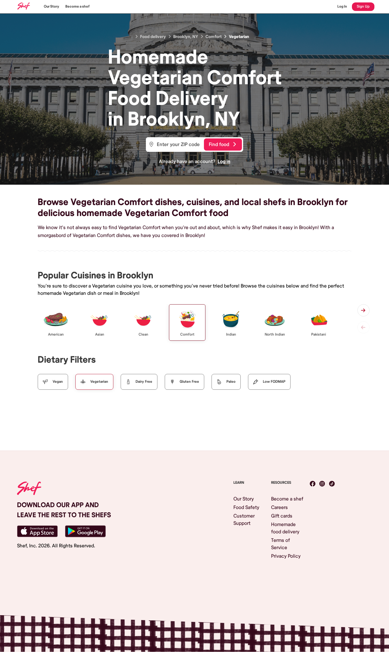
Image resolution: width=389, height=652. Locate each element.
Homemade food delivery (285, 528)
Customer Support (244, 519)
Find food (219, 144)
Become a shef (77, 6)
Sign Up (363, 6)
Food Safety (246, 507)
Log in (224, 162)
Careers (279, 507)
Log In (342, 6)
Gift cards (281, 516)
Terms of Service (280, 544)
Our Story (51, 6)
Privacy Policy (286, 556)
